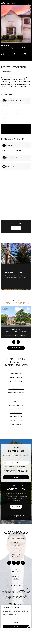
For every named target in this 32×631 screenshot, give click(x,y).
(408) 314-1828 (20, 515)
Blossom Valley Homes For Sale (16, 392)
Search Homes (16, 576)
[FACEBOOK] (9, 563)
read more (8, 280)
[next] (18, 342)
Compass (22, 590)
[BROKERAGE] (23, 563)
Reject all (16, 618)
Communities (16, 574)
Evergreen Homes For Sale (16, 377)
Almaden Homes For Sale (16, 381)
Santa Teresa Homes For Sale (16, 385)
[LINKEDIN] (18, 563)
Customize (16, 622)
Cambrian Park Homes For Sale (16, 388)
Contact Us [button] (16, 578)
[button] (16, 507)
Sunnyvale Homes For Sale (16, 409)
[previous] (14, 342)
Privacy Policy (7, 472)
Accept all (16, 626)
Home (16, 569)
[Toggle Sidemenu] (29, 3)
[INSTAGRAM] (14, 563)
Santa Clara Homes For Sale (16, 405)
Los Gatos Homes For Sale (16, 401)
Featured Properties (16, 571)
